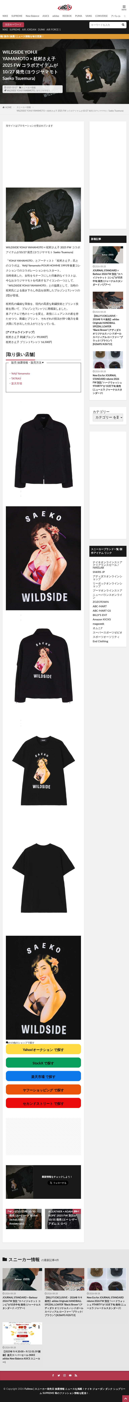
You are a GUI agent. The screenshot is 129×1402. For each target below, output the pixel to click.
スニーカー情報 (29, 88)
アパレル (115, 16)
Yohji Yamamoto (20, 373)
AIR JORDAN (29, 30)
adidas (55, 16)
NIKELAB (98, 567)
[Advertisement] (43, 157)
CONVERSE (101, 16)
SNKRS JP (99, 572)
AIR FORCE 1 (54, 30)
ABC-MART (100, 606)
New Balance (32, 16)
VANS (88, 16)
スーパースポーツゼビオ (107, 632)
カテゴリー (101, 412)
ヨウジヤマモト (43, 91)
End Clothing (100, 641)
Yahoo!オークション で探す (43, 1050)
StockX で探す (43, 1063)
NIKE (5, 16)
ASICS (45, 16)
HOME (8, 107)
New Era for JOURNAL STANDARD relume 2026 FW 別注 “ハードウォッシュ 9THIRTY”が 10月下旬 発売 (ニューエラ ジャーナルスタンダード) (107, 384)
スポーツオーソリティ (106, 637)
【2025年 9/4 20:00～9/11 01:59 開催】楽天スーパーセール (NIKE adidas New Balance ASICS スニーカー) (21, 1357)
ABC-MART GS (102, 610)
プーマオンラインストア (107, 590)
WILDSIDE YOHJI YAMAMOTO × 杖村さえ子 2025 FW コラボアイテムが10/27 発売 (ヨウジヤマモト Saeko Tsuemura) (70, 111)
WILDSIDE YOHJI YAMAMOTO (21, 91)
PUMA (78, 16)
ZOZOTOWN (101, 602)
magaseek (98, 624)
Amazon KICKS (102, 619)
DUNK (41, 30)
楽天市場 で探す (43, 1077)
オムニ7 (97, 628)
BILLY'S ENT (100, 615)
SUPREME (16, 16)
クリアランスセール (105, 565)
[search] (123, 25)
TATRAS (16, 378)
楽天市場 (16, 383)
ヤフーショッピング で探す (43, 1090)
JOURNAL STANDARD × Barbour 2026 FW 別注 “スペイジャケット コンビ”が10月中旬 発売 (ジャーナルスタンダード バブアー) (108, 277)
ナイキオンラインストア (107, 562)
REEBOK (67, 16)
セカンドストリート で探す (43, 1103)
